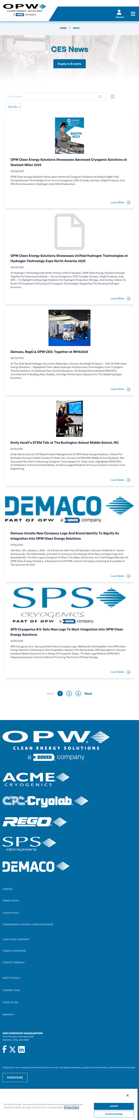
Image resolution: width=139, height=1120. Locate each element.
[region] (69, 1104)
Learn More (118, 202)
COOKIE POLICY (11, 912)
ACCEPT (114, 1106)
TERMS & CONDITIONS (14, 950)
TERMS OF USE (10, 1002)
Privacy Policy (72, 1107)
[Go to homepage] (24, 10)
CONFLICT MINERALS (14, 962)
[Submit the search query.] (100, 96)
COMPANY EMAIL (11, 990)
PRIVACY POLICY (11, 900)
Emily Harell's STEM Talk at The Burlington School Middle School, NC (64, 442)
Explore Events (69, 64)
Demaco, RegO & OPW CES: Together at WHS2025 (49, 352)
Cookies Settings (114, 1114)
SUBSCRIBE (15, 1077)
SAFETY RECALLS (11, 978)
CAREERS (7, 889)
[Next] (88, 693)
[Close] (128, 1095)
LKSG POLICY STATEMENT (16, 939)
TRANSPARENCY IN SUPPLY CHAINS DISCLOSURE (28, 924)
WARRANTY (8, 1014)
